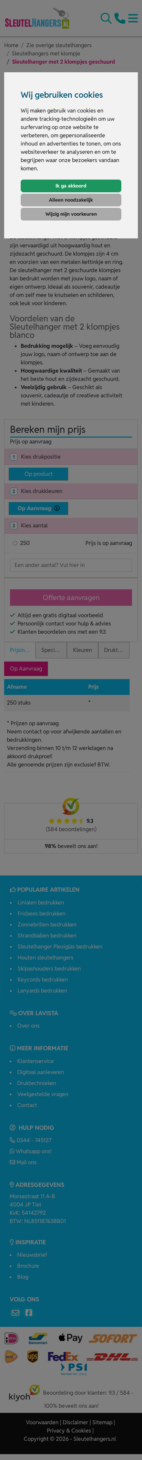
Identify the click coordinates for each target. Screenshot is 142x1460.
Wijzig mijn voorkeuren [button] (71, 214)
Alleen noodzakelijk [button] (71, 200)
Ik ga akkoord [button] (71, 186)
